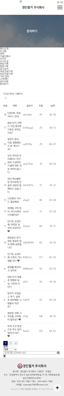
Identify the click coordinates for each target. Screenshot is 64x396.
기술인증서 (5, 56)
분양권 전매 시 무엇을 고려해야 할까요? (14, 316)
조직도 (3, 59)
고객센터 (4, 79)
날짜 (53, 106)
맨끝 (16, 343)
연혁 (2, 53)
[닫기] (4, 356)
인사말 (3, 51)
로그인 (60, 2)
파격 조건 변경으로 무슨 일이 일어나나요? (14, 329)
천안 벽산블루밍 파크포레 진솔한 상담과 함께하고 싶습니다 (14, 185)
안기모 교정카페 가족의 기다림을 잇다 (14, 257)
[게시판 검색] (5, 98)
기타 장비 (4, 76)
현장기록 (4, 64)
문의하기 (4, 84)
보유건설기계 (6, 71)
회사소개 (4, 48)
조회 (41, 106)
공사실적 (4, 69)
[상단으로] (57, 388)
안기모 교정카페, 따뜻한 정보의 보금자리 (14, 224)
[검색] (58, 352)
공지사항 (4, 81)
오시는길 (4, 61)
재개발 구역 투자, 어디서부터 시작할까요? (14, 211)
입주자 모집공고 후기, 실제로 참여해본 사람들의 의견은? (14, 300)
